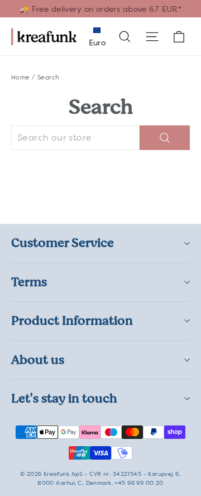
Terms (29, 282)
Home (20, 77)
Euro (97, 43)
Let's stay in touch (64, 398)
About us (37, 360)
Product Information (72, 320)
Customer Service (62, 243)
